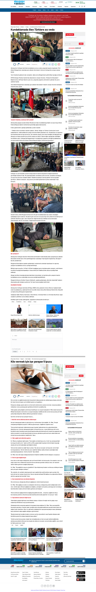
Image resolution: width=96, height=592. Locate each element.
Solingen (29, 301)
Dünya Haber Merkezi (15, 26)
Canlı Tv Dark (25, 572)
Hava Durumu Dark (15, 572)
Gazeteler (73, 6)
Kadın (45, 6)
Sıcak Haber (58, 580)
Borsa (12, 566)
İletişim (37, 590)
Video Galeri (57, 574)
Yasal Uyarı (63, 590)
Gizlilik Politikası (43, 590)
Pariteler (63, 566)
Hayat (57, 10)
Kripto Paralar (81, 566)
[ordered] (28, 351)
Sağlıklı (21, 525)
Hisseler (56, 566)
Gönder (15, 351)
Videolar (60, 6)
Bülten (44, 10)
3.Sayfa (34, 10)
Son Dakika (13, 6)
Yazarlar (66, 6)
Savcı (25, 301)
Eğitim (52, 10)
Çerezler (48, 590)
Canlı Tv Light (14, 576)
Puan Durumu (48, 566)
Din (48, 10)
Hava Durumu (38, 566)
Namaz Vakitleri (21, 566)
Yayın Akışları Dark (26, 574)
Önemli (16, 525)
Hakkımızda (33, 590)
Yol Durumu (72, 566)
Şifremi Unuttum (67, 576)
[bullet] (30, 351)
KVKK (51, 590)
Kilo (12, 525)
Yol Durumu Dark (14, 574)
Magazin (22, 358)
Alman (13, 301)
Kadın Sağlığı (27, 358)
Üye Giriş (66, 572)
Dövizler (47, 574)
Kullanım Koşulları (56, 590)
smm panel (24, 580)
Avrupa (39, 10)
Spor (40, 6)
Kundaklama (18, 301)
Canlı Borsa (36, 572)
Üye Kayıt (66, 574)
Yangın (35, 301)
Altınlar (47, 572)
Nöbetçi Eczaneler (26, 576)
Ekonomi (34, 6)
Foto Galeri (52, 6)
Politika (61, 10)
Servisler (21, 6)
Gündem (28, 6)
